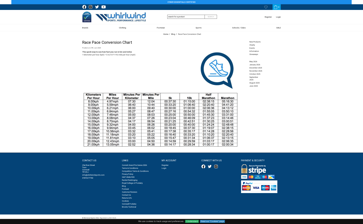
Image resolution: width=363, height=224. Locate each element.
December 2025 (255, 68)
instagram (91, 7)
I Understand (192, 221)
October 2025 (254, 74)
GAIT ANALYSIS (128, 177)
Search (211, 17)
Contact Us (126, 195)
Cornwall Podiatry (129, 204)
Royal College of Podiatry (132, 183)
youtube (103, 7)
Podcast (125, 189)
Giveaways (253, 54)
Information (254, 51)
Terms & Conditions (130, 168)
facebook (84, 7)
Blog (124, 186)
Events (252, 48)
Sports (198, 27)
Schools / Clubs (239, 27)
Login (278, 17)
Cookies (125, 201)
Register (268, 17)
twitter (97, 7)
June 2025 (253, 86)
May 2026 (253, 61)
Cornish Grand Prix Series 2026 (134, 165)
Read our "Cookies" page (212, 221)
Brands (85, 27)
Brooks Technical (129, 207)
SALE (278, 27)
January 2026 (254, 64)
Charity (252, 45)
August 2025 (254, 83)
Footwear (161, 27)
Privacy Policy (127, 174)
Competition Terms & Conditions (135, 171)
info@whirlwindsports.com (93, 175)
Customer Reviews (129, 192)
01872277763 (87, 178)
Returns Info (127, 198)
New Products (255, 42)
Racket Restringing (129, 180)
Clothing (122, 27)
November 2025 (255, 71)
